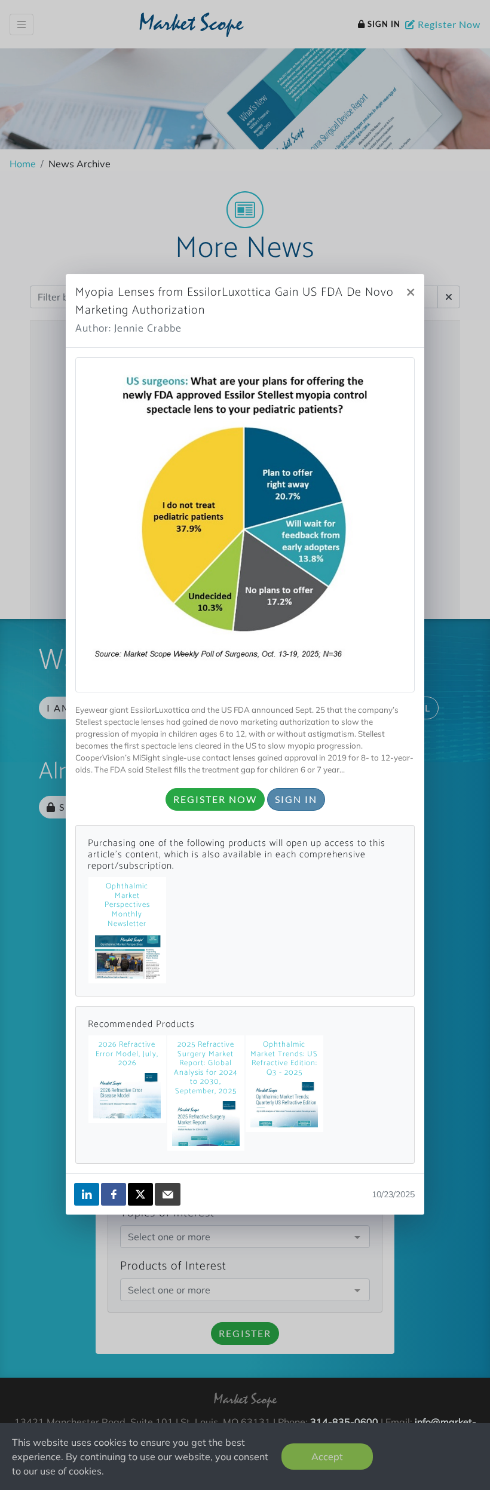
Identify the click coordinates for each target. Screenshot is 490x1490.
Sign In (296, 799)
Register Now (215, 799)
